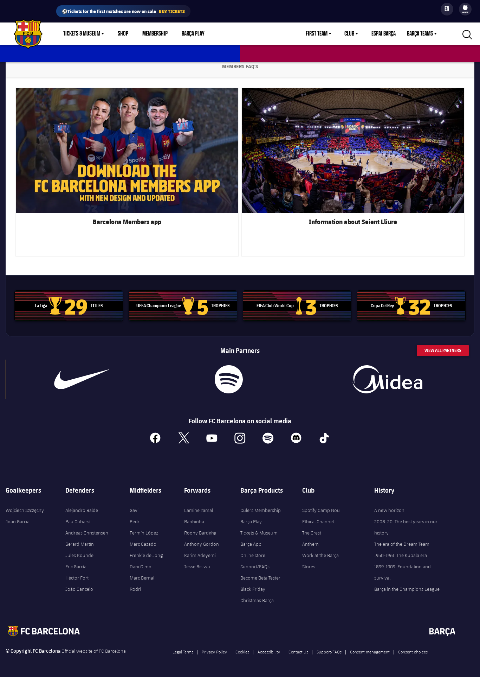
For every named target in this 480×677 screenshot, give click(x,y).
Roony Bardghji (200, 533)
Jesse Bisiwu (197, 566)
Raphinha (194, 521)
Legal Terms (183, 651)
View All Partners (442, 350)
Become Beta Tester (260, 578)
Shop (123, 34)
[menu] (465, 9)
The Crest (311, 533)
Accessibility (269, 651)
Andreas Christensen (86, 533)
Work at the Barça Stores (320, 560)
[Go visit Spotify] (228, 379)
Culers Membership (260, 510)
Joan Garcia (18, 521)
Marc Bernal (142, 578)
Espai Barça (383, 34)
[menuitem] (465, 7)
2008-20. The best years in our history (405, 527)
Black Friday (252, 589)
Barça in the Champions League (407, 589)
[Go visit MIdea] (387, 379)
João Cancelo (79, 589)
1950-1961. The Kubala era (400, 555)
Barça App (250, 544)
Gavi (134, 510)
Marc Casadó (143, 544)
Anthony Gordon (201, 544)
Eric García (75, 566)
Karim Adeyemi (200, 555)
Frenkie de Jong (146, 555)
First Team (316, 34)
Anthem (310, 544)
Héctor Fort (77, 578)
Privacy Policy (214, 651)
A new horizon (389, 510)
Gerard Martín (79, 544)
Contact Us (298, 651)
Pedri (135, 521)
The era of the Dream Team (401, 544)
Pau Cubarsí (77, 521)
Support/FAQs (255, 566)
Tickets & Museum (81, 34)
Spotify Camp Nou (321, 510)
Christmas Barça (257, 600)
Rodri (135, 589)
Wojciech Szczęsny (25, 510)
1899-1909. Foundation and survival (402, 572)
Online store (252, 555)
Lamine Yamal (198, 510)
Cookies (242, 651)
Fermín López (144, 533)
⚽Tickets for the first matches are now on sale (123, 11)
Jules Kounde (79, 555)
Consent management (370, 651)
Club (349, 34)
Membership (155, 34)
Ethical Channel (318, 521)
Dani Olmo (140, 566)
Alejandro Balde (81, 510)
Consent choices (413, 651)
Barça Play (193, 34)
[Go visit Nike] (81, 379)
